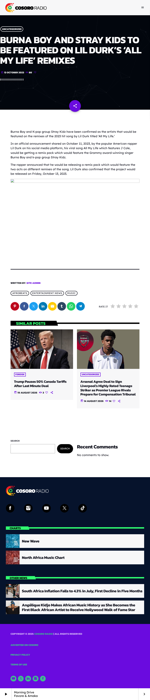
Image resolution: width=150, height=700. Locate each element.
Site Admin (33, 283)
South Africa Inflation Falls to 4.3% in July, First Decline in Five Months (82, 591)
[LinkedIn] (28, 679)
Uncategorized (12, 29)
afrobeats (19, 293)
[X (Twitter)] (21, 679)
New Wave (30, 541)
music (71, 293)
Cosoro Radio (43, 634)
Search (15, 441)
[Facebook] (43, 679)
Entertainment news (47, 293)
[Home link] (25, 7)
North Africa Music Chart (43, 557)
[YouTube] (13, 679)
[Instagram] (35, 679)
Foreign (19, 374)
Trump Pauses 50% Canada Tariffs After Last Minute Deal (40, 384)
